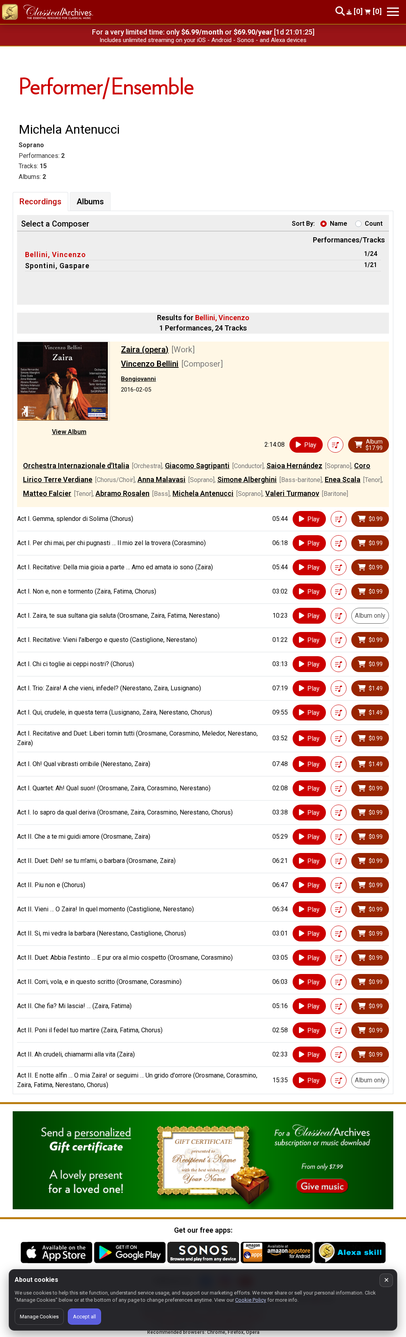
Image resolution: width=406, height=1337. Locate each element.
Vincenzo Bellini (149, 364)
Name (338, 223)
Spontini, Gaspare (57, 265)
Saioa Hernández (294, 465)
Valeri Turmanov (292, 493)
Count (374, 223)
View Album (69, 432)
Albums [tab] (90, 201)
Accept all (84, 1317)
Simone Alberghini (247, 479)
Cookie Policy (250, 1300)
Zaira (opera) (145, 349)
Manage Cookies (39, 1317)
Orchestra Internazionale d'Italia (76, 465)
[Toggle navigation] (393, 11)
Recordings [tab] (40, 201)
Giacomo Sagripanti (197, 465)
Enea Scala (342, 479)
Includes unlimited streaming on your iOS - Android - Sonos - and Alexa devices (203, 40)
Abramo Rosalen (122, 493)
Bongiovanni (138, 378)
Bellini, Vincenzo (55, 254)
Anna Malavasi (162, 479)
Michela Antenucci (203, 493)
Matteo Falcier (47, 493)
